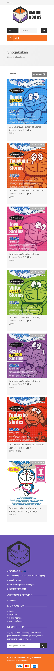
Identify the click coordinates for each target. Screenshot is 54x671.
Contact (12, 600)
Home (9, 57)
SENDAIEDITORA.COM (16, 589)
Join (43, 646)
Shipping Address (16, 621)
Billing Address (15, 618)
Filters (40, 74)
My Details (13, 615)
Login (12, 2)
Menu (17, 38)
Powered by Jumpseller (17, 661)
